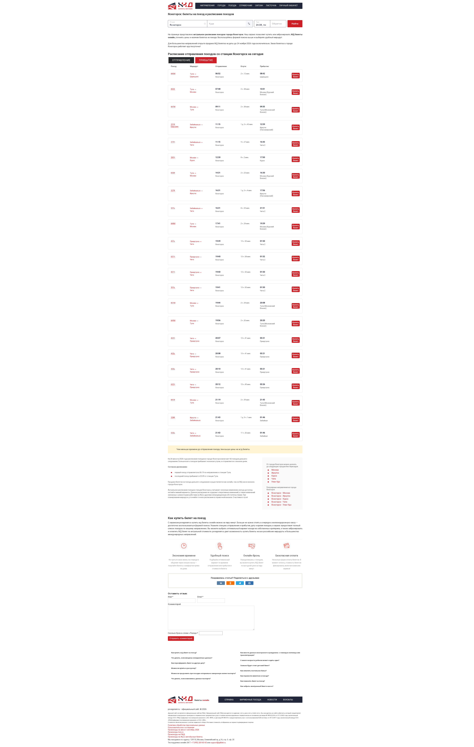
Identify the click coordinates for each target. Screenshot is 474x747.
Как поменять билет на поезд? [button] (252, 681)
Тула (192, 74)
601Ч (173, 257)
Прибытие (206, 60)
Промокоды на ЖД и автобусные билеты (185, 737)
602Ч (173, 384)
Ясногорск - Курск (279, 499)
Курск (192, 160)
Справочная (245, 5)
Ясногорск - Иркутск (280, 496)
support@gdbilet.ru (218, 743)
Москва (193, 92)
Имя (170, 597)
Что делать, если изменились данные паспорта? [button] (191, 679)
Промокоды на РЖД (176, 734)
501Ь (173, 208)
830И (173, 173)
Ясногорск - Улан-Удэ (281, 505)
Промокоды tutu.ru (175, 732)
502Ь (173, 433)
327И (173, 190)
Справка (229, 699)
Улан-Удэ (275, 482)
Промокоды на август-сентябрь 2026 (183, 730)
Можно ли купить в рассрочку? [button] (183, 668)
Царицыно (194, 77)
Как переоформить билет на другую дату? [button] (188, 663)
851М (173, 303)
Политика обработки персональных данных (186, 725)
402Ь (173, 354)
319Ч (173, 142)
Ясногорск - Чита (279, 502)
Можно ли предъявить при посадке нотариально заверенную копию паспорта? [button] (203, 673)
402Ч (173, 338)
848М (173, 223)
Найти (295, 23)
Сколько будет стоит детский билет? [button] (255, 665)
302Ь (173, 369)
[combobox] (187, 23)
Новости (272, 699)
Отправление (181, 60)
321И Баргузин (174, 125)
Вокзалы (288, 699)
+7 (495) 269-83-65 (199, 743)
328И (173, 417)
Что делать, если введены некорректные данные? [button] (191, 658)
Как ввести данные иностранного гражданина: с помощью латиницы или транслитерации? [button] (270, 654)
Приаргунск (195, 241)
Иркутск (193, 127)
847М (173, 107)
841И (173, 400)
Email (200, 597)
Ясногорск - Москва (280, 493)
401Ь (173, 241)
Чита (192, 145)
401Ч (173, 272)
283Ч (173, 157)
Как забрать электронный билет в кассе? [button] (256, 686)
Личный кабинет (288, 5)
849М (173, 320)
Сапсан (259, 5)
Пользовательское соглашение (181, 728)
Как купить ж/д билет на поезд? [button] (184, 653)
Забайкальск (195, 125)
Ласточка (271, 5)
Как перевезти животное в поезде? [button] (254, 676)
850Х (173, 89)
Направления (207, 5)
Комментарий (174, 604)
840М (173, 74)
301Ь (173, 287)
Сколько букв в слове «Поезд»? (183, 633)
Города (221, 5)
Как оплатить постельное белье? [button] (253, 671)
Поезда (232, 5)
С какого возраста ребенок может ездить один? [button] (259, 660)
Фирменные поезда (250, 699)
